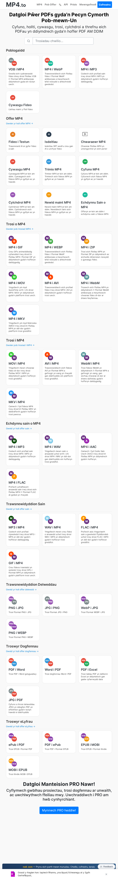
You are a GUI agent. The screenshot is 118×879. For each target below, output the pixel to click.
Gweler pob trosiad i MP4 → (20, 345)
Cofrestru (105, 4)
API (66, 4)
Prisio (73, 4)
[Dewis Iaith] (60, 4)
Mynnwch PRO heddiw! (59, 810)
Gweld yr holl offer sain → (19, 428)
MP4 (39, 4)
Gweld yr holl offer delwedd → (21, 589)
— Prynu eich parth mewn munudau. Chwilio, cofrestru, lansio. (59, 866)
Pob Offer (50, 4)
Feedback (108, 866)
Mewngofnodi (87, 4)
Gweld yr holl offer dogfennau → (22, 651)
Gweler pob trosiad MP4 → (19, 229)
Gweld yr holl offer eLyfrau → (20, 726)
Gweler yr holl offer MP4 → (19, 123)
